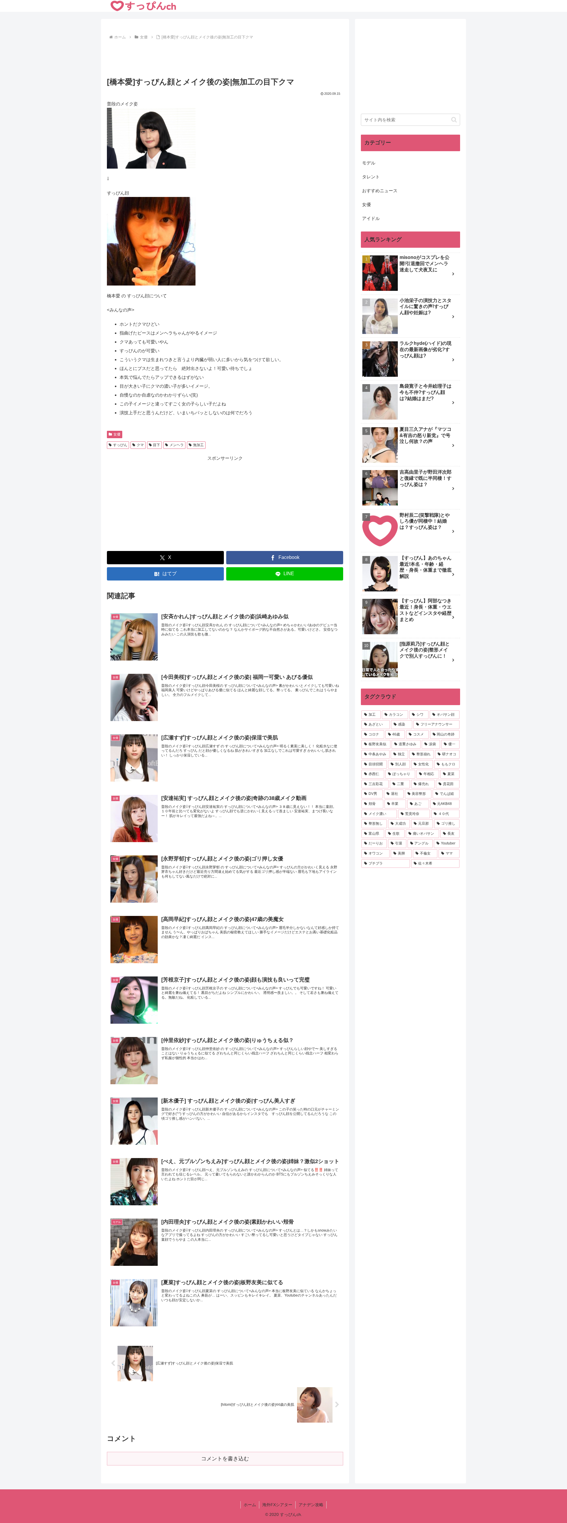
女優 (116, 434)
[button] (454, 119)
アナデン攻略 (311, 1504)
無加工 (198, 445)
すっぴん (120, 445)
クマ (140, 445)
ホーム (250, 1504)
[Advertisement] (225, 57)
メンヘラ (177, 445)
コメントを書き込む (225, 1459)
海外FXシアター (277, 1504)
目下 (156, 445)
